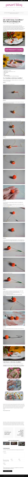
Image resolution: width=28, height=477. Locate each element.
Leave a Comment (16, 23)
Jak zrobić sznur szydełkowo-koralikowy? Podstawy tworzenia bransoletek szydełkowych (6, 442)
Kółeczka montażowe (6, 75)
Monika (4, 23)
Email (19, 459)
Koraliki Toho (5, 70)
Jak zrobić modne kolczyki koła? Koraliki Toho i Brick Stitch (21, 444)
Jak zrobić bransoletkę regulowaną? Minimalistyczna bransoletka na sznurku (14, 442)
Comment (4, 451)
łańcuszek (8, 76)
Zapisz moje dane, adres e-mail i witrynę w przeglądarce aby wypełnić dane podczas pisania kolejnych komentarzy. (13, 468)
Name (12, 459)
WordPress (23, 475)
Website (4, 463)
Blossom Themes (16, 475)
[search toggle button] (24, 0)
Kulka (4, 71)
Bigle (4, 74)
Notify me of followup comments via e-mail (6, 460)
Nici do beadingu (6, 72)
